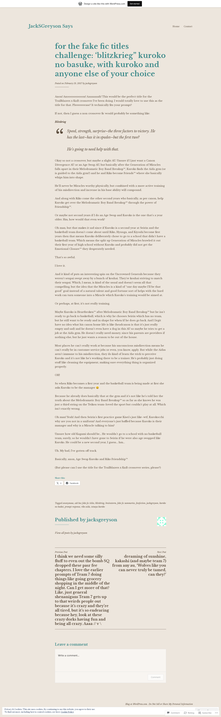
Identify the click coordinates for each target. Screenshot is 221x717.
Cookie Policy (67, 712)
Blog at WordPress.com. (136, 704)
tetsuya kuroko (98, 506)
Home (176, 26)
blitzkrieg (99, 503)
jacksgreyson (91, 83)
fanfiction (140, 503)
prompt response (72, 506)
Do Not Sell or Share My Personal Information (171, 704)
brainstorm (111, 503)
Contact (188, 26)
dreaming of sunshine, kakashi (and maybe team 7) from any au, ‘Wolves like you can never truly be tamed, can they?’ (139, 564)
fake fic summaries (126, 503)
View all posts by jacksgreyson (71, 532)
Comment (155, 677)
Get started (135, 4)
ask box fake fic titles (84, 503)
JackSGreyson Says (51, 26)
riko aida (85, 506)
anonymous (68, 503)
